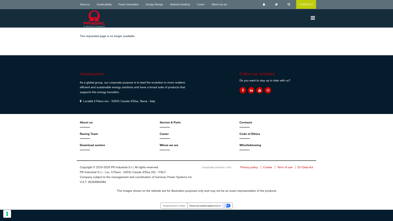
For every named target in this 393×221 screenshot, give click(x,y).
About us (85, 4)
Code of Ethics (249, 133)
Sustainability (104, 4)
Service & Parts (170, 122)
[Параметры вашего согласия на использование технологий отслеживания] (7, 214)
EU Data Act (305, 167)
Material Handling (180, 4)
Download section (92, 145)
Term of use (284, 167)
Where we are (219, 4)
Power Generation (129, 4)
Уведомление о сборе (174, 205)
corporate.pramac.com (216, 167)
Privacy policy (249, 167)
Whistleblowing (250, 145)
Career (201, 4)
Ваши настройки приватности (205, 205)
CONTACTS (306, 4)
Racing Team (89, 133)
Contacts (245, 122)
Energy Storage (154, 4)
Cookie (267, 167)
